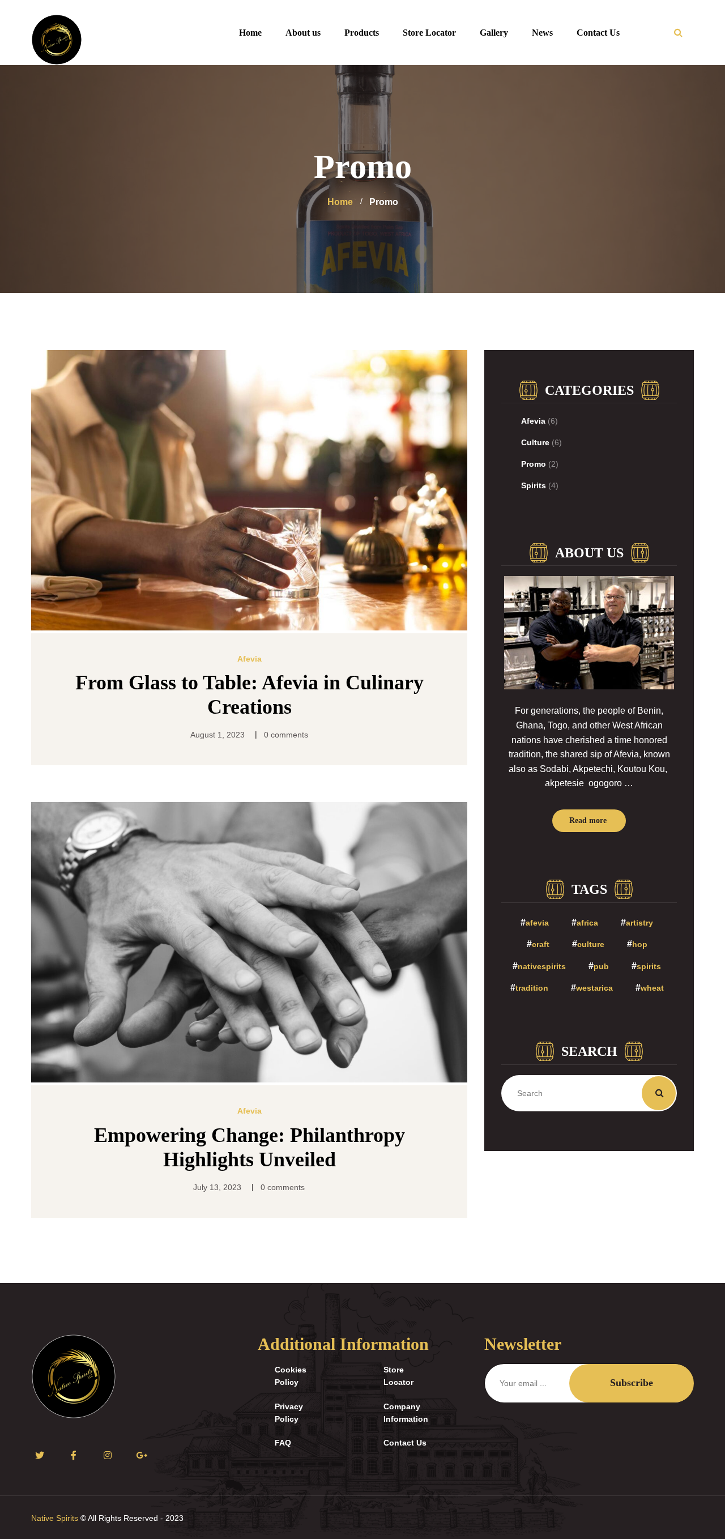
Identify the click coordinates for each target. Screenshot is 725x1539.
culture (590, 944)
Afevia (249, 658)
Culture (535, 442)
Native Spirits (54, 1518)
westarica (594, 987)
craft (540, 944)
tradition (531, 987)
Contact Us (405, 1442)
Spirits (533, 485)
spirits (649, 966)
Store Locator (398, 1376)
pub (601, 966)
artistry (639, 922)
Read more (588, 820)
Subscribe (631, 1382)
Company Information (405, 1412)
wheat (652, 987)
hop (639, 944)
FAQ (283, 1442)
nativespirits (542, 966)
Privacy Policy (289, 1412)
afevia (537, 922)
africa (587, 922)
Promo (533, 463)
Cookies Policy (290, 1376)
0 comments (286, 734)
